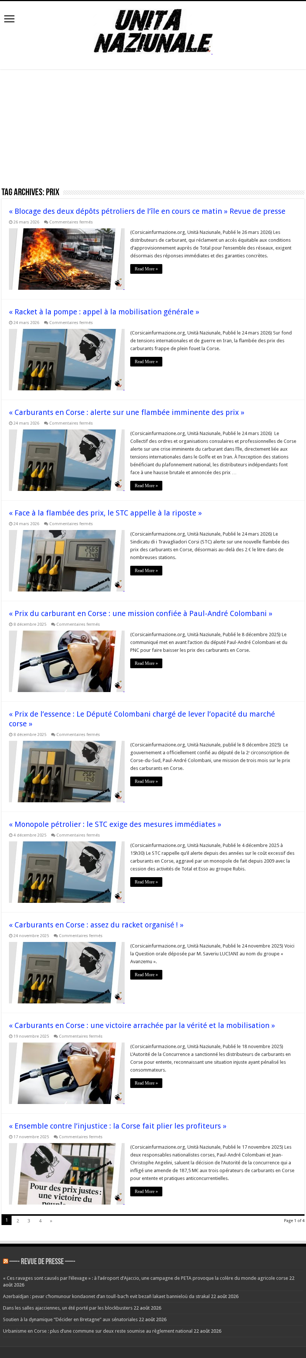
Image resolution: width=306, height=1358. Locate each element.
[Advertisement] (153, 131)
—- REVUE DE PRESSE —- (42, 1262)
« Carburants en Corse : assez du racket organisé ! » (96, 924)
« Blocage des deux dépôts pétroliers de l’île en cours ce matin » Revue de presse (147, 211)
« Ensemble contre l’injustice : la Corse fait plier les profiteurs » (118, 1125)
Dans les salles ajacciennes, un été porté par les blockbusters (67, 1308)
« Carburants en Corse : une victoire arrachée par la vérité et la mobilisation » (142, 1025)
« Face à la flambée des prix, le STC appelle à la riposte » (105, 512)
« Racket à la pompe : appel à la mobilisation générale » (104, 311)
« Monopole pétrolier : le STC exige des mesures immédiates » (115, 824)
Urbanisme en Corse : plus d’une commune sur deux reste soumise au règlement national (98, 1331)
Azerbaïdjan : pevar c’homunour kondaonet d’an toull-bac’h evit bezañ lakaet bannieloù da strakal (106, 1296)
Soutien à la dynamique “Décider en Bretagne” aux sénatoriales (70, 1319)
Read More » (146, 269)
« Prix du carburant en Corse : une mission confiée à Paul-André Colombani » (140, 613)
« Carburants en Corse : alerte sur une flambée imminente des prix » (126, 412)
